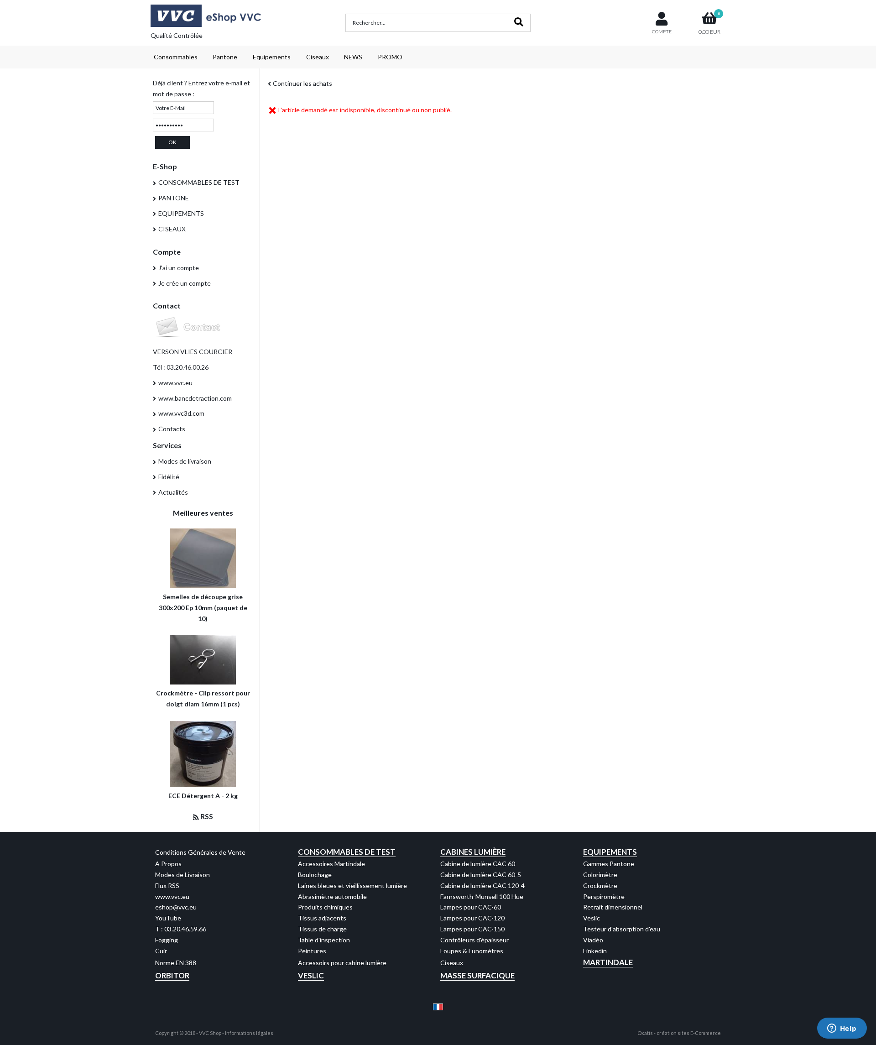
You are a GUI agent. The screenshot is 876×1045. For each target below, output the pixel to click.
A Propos (168, 863)
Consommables (176, 57)
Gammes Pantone (608, 863)
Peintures (312, 951)
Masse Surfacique (477, 975)
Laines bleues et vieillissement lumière (352, 885)
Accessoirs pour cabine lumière (342, 963)
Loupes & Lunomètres (471, 951)
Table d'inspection (324, 940)
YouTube (168, 918)
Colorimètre (600, 874)
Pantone (225, 57)
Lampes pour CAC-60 (470, 907)
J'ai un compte (178, 268)
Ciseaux (317, 57)
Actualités (173, 492)
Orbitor (172, 975)
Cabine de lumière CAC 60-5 (480, 874)
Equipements (272, 57)
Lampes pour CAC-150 (472, 929)
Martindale (608, 962)
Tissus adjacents (322, 918)
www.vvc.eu (175, 383)
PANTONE (173, 198)
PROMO (390, 57)
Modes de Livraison (182, 874)
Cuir (161, 951)
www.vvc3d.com (181, 413)
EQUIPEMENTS (181, 213)
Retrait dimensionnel (612, 907)
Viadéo (593, 940)
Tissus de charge (322, 929)
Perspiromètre (604, 896)
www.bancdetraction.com (195, 398)
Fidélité (168, 477)
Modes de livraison (184, 461)
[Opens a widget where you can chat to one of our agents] (842, 1029)
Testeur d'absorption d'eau (621, 929)
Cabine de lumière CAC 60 (477, 863)
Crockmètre (600, 885)
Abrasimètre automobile (332, 896)
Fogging (166, 940)
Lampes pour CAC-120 (472, 918)
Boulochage (315, 874)
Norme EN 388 (175, 963)
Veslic (591, 918)
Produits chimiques (325, 907)
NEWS (353, 57)
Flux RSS (167, 885)
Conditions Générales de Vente (200, 852)
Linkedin (595, 951)
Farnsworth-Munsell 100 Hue (481, 896)
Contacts (171, 429)
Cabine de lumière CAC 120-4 (482, 885)
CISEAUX (172, 229)
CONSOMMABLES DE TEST (199, 182)
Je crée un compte (184, 283)
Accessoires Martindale (331, 863)
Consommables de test (347, 852)
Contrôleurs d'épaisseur (474, 940)
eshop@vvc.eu (176, 907)
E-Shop (165, 166)
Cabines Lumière (473, 852)
